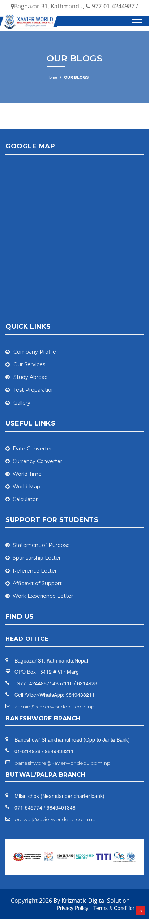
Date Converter (32, 448)
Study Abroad (30, 377)
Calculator (25, 499)
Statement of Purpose (41, 545)
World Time (27, 474)
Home (52, 77)
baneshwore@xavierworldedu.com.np (62, 763)
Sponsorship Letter (37, 558)
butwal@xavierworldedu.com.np (55, 819)
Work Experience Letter (43, 596)
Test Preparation (34, 390)
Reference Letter (35, 571)
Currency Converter (37, 461)
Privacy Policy (72, 907)
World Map (26, 486)
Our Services (29, 364)
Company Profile (34, 352)
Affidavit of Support (37, 583)
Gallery (21, 403)
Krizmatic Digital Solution (95, 901)
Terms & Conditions (115, 907)
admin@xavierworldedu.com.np (54, 707)
